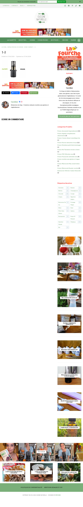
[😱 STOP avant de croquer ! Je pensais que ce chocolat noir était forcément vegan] (9, 452)
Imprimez (34, 92)
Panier (73, 40)
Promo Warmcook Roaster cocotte (67, 168)
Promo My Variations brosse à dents (68, 149)
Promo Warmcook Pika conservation (68, 164)
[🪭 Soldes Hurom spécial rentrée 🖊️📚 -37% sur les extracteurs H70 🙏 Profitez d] (64, 452)
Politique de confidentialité (31, 487)
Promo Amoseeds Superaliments (67, 131)
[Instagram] (21, 102)
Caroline (14, 102)
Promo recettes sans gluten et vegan (68, 159)
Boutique (54, 40)
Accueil (4, 47)
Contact (15, 5)
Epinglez (25, 92)
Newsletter (31, 5)
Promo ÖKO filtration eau (65, 154)
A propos (6, 5)
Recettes (22, 40)
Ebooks (65, 40)
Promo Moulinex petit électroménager (69, 145)
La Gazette (11, 40)
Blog (22, 5)
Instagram (41, 452)
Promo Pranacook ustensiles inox (67, 156)
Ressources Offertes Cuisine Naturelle (69, 171)
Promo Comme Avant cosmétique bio (68, 138)
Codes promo (43, 40)
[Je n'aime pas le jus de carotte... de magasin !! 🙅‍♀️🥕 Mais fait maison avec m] (27, 452)
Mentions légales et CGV (53, 487)
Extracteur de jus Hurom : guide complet (20, 47)
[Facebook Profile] (19, 102)
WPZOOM (58, 495)
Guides (32, 40)
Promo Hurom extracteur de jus (67, 142)
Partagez (16, 92)
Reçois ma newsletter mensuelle (27, 1)
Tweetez (6, 92)
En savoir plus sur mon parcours (69, 116)
